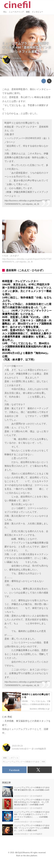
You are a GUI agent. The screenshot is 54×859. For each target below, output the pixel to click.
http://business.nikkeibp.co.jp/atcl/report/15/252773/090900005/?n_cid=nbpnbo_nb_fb (27, 202)
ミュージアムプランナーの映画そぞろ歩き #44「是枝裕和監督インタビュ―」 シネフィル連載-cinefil (26, 47)
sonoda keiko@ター (20, 61)
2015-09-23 (16, 58)
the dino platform (30, 856)
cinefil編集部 (37, 61)
